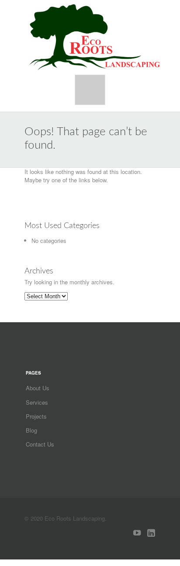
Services (37, 402)
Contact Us (40, 444)
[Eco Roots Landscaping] (94, 36)
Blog (31, 430)
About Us (37, 388)
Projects (36, 416)
